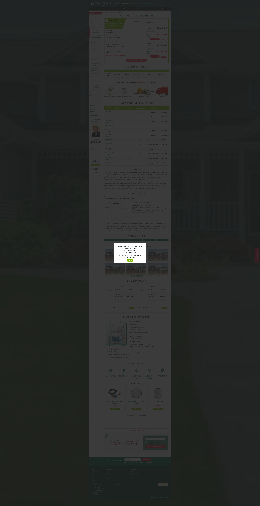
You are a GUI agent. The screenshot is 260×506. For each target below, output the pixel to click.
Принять (130, 260)
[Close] (145, 244)
